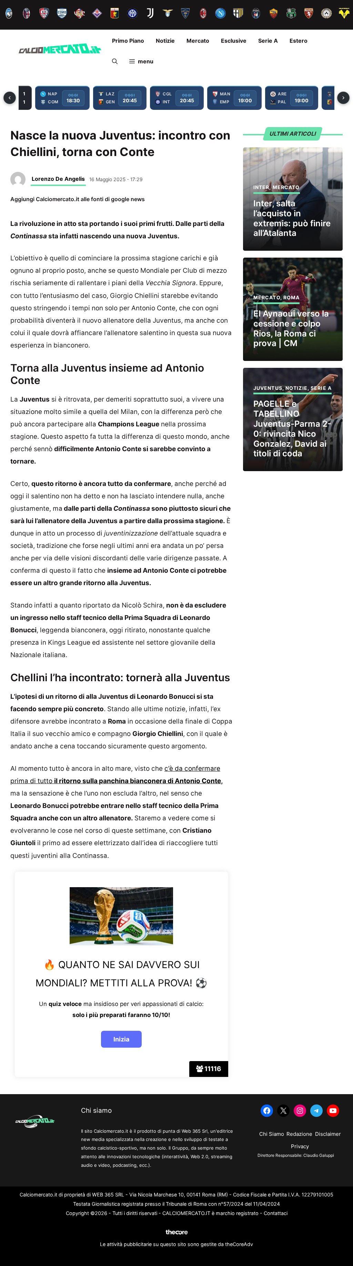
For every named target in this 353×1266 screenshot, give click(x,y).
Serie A (268, 40)
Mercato (197, 40)
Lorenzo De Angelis (58, 178)
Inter (261, 187)
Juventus (267, 388)
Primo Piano (128, 40)
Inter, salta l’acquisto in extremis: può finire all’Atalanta (292, 218)
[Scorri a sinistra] (9, 98)
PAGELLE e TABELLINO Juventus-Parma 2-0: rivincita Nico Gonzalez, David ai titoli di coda (292, 428)
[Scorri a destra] (343, 98)
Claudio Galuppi (318, 1155)
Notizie (165, 40)
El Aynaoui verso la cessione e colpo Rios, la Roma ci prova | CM (291, 328)
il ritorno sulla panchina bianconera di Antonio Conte (137, 781)
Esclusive (233, 40)
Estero (298, 40)
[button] (114, 61)
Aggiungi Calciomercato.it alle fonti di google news (77, 199)
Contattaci (276, 1213)
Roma (291, 297)
